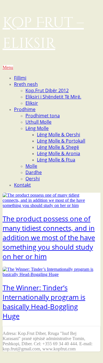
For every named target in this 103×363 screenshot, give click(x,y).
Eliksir (31, 103)
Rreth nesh (26, 84)
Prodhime (24, 109)
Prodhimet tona (42, 116)
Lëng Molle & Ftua (56, 160)
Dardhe (33, 172)
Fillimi (20, 78)
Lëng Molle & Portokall (61, 141)
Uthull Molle (38, 122)
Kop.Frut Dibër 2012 (47, 90)
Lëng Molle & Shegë (58, 147)
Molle (31, 166)
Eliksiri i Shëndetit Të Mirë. (53, 97)
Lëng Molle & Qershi (58, 134)
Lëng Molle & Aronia (58, 153)
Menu (8, 67)
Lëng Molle (37, 128)
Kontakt (22, 185)
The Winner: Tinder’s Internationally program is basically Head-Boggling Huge (44, 302)
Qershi (32, 178)
